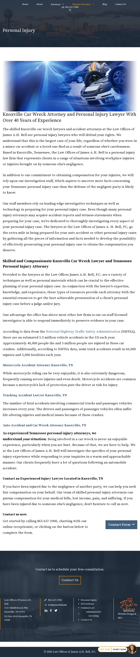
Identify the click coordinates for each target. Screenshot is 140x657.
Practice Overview (81, 4)
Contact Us (120, 4)
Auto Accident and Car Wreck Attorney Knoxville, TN (44, 425)
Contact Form (119, 525)
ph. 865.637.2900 (70, 7)
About (40, 4)
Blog (105, 4)
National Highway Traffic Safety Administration (83, 331)
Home (25, 4)
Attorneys (56, 4)
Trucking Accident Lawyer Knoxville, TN (35, 395)
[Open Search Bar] (70, 10)
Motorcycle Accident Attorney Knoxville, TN (38, 365)
